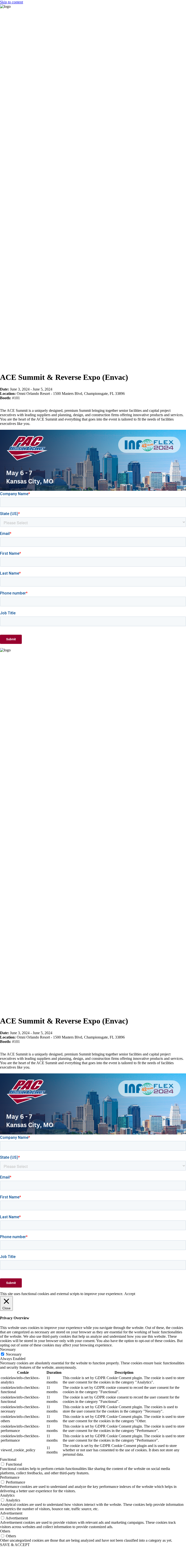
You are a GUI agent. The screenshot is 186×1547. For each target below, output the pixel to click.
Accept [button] (129, 1294)
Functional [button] (8, 1459)
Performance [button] (9, 1477)
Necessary (14, 1354)
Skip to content (11, 2)
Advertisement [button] (11, 1513)
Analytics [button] (7, 1495)
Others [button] (5, 1531)
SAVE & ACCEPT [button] (15, 1545)
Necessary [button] (8, 1349)
